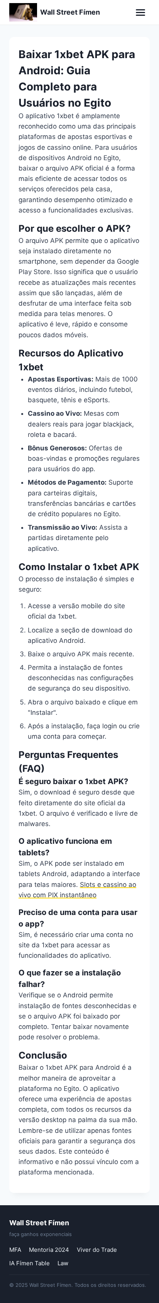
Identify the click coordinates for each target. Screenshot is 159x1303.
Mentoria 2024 (49, 1249)
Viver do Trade (97, 1249)
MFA (15, 1249)
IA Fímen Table (29, 1263)
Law (63, 1263)
